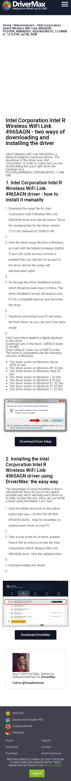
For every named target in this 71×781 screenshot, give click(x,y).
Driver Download (51, 753)
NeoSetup (18, 732)
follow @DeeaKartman (28, 683)
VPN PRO (18, 713)
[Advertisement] (35, 78)
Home (9, 740)
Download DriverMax (35, 635)
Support (46, 740)
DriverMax (48, 677)
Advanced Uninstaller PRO (27, 719)
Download (12, 747)
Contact (46, 747)
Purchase (11, 753)
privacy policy (53, 765)
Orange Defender (22, 726)
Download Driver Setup (35, 441)
